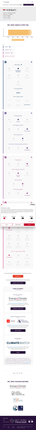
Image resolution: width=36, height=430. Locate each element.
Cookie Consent (18, 427)
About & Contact (6, 421)
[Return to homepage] (6, 2)
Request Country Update (18, 282)
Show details (30, 221)
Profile (18, 352)
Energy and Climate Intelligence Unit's (17, 303)
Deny (6, 224)
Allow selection (18, 224)
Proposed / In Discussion (18, 308)
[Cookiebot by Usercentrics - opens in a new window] (31, 204)
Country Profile (18, 330)
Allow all (29, 224)
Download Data (18, 276)
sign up (18, 4)
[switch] (13, 218)
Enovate (23, 427)
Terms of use (9, 427)
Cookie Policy (13, 427)
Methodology (5, 418)
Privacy (4, 426)
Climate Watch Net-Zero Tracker (14, 346)
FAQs (4, 420)
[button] (32, 2)
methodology (27, 362)
